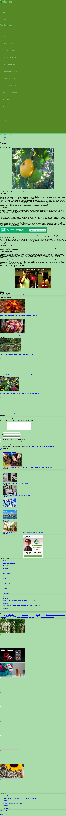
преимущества (44, 617)
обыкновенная (50, 615)
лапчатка (25, 615)
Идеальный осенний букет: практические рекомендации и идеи (19, 315)
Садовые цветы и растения (11, 50)
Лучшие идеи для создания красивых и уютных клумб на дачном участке (22, 374)
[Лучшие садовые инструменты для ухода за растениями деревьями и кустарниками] (10, 531)
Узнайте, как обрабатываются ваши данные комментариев (40, 446)
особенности (11, 617)
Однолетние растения (10, 57)
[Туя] (9, 705)
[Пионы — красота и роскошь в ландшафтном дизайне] (10, 352)
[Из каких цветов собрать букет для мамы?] (12, 332)
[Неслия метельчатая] (9, 719)
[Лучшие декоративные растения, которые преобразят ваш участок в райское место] (11, 410)
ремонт (49, 617)
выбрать (11, 615)
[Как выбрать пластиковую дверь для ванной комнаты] (10, 482)
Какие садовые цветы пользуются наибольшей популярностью (19, 393)
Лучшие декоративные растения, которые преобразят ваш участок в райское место (26, 413)
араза (1, 291)
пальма (25, 617)
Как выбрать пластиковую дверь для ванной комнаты (15, 483)
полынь (38, 617)
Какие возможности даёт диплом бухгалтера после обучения (17, 495)
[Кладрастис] (12, 632)
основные (4, 617)
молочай (42, 615)
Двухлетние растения (10, 64)
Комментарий (3, 430)
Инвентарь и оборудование (11, 92)
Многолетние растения (10, 78)
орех (1, 617)
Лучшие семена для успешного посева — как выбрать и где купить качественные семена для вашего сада (28, 467)
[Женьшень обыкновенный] (9, 748)
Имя (1, 432)
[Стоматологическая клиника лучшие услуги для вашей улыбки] (10, 647)
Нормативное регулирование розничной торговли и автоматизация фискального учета (23, 507)
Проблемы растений (9, 99)
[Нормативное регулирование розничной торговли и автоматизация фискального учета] (10, 506)
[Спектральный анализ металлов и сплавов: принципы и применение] (12, 676)
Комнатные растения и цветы (12, 71)
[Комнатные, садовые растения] (6, 4)
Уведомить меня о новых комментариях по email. (13, 439)
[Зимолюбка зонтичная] (9, 763)
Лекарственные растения (11, 85)
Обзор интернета (9, 120)
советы (52, 617)
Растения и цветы (8, 43)
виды (5, 615)
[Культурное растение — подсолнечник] (12, 777)
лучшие (37, 615)
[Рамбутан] (9, 792)
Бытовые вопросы (9, 113)
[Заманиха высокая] (9, 734)
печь (27, 617)
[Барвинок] (9, 690)
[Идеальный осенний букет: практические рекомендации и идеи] (12, 313)
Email (1, 434)
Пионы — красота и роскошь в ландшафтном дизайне (16, 354)
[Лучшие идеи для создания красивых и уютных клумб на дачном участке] (10, 371)
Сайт (1, 437)
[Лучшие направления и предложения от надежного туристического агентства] (10, 518)
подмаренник (31, 617)
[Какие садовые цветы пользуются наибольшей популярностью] (9, 391)
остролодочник (20, 617)
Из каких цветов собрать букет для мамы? (13, 335)
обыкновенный (60, 615)
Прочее (5, 106)
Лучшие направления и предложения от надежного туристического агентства (21, 520)
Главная (2, 139)
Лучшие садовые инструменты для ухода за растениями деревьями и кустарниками (23, 532)
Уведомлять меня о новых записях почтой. (12, 441)
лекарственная (31, 614)
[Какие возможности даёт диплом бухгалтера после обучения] (10, 494)
